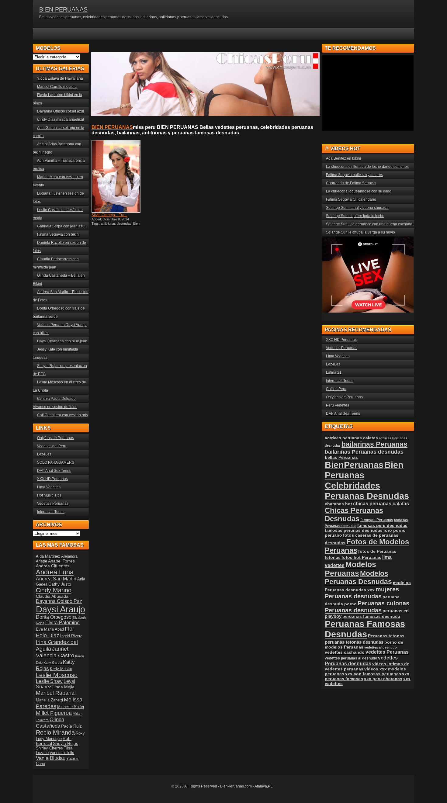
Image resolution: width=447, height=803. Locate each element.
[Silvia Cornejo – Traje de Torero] (119, 176)
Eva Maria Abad (50, 629)
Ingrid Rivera (71, 636)
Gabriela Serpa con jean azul (61, 226)
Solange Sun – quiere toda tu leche (355, 216)
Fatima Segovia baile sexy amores (354, 175)
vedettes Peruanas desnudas (361, 660)
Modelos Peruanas (350, 568)
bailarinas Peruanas (374, 444)
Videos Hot (345, 148)
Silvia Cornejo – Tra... (109, 215)
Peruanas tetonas (386, 635)
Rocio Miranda (55, 732)
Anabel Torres (61, 561)
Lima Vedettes (49, 487)
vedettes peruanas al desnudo (351, 658)
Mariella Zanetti (49, 700)
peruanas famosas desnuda (371, 616)
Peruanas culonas (383, 603)
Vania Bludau (50, 758)
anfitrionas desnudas (116, 223)
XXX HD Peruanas (52, 479)
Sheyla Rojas (65, 743)
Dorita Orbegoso (53, 617)
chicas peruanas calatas (381, 503)
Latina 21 (333, 372)
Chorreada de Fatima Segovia (351, 183)
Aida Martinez (48, 556)
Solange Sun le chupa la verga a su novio (360, 232)
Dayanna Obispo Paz (59, 601)
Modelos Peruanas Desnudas (358, 577)
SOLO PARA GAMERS (55, 462)
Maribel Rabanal (56, 693)
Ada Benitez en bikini (343, 158)
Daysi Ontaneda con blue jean (62, 341)
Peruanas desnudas (353, 610)
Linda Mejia (63, 686)
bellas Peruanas (341, 457)
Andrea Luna (55, 572)
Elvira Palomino (62, 622)
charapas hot (338, 503)
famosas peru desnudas (382, 525)
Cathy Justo (59, 584)
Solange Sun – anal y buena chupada (357, 208)
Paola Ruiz (71, 726)
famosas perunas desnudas (354, 530)
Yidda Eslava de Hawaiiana (60, 78)
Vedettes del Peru (51, 446)
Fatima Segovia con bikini (58, 234)
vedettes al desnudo (380, 647)
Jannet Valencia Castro (55, 652)
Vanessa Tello (62, 752)
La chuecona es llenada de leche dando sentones (367, 166)
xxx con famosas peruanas (373, 673)
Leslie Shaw (49, 681)
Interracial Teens (50, 512)
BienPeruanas (354, 465)
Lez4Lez (44, 454)
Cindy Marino (53, 590)
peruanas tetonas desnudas (354, 642)
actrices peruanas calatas (351, 437)
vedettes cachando (345, 652)
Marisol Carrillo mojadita (57, 87)
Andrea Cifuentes (52, 565)
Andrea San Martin (56, 578)
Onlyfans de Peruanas (55, 438)
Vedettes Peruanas (52, 503)
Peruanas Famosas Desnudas (365, 629)
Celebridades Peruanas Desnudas (367, 490)
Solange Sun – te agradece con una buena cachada (369, 224)
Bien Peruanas (364, 470)
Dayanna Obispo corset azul (60, 111)
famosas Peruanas (376, 520)
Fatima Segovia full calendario (351, 199)
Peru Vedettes (337, 405)
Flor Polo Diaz (55, 632)
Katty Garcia (52, 662)
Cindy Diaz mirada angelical (60, 119)
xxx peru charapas (383, 678)
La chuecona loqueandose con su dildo (358, 191)
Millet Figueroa (54, 713)
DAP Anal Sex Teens (54, 471)
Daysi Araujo (60, 609)
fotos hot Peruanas (361, 557)
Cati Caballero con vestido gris (62, 415)
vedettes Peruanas (387, 652)
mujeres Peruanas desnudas (362, 593)
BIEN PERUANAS (63, 9)
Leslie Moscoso (57, 675)
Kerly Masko (61, 668)
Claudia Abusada (52, 596)
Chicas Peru (336, 389)
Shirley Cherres (49, 748)
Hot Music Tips (49, 495)
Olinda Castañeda (50, 722)
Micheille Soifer (70, 706)
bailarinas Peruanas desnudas (364, 451)
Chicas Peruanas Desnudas (354, 515)
